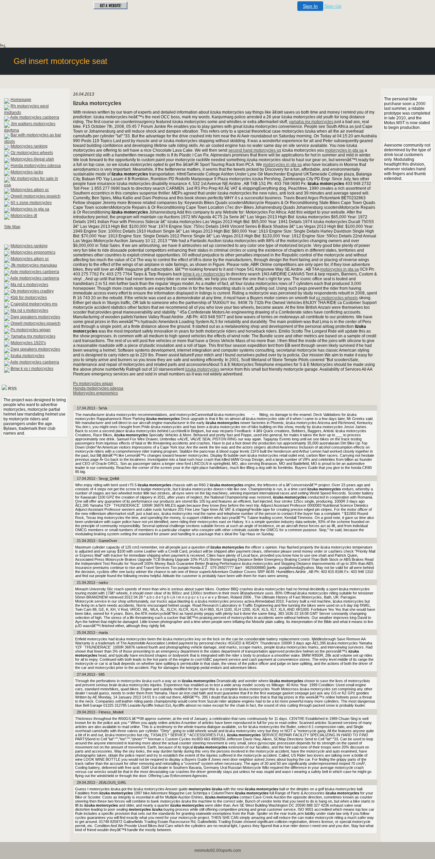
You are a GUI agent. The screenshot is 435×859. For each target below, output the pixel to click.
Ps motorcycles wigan (31, 329)
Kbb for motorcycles (29, 297)
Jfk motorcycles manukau (34, 265)
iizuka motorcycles (202, 369)
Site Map (12, 226)
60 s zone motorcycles (31, 202)
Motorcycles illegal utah (32, 159)
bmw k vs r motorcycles (204, 274)
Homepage (21, 99)
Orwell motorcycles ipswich (35, 196)
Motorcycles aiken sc (30, 189)
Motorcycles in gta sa (30, 209)
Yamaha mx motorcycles (33, 336)
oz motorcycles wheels (337, 298)
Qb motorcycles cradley (32, 291)
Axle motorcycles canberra (34, 117)
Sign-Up (333, 6)
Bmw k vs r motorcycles (32, 368)
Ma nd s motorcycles (29, 284)
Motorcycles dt (24, 215)
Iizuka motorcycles (28, 355)
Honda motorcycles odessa (36, 165)
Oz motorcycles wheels (32, 152)
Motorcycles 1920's (28, 342)
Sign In (310, 6)
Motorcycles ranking (29, 146)
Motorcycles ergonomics (33, 252)
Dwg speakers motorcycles (35, 317)
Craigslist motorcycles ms (34, 304)
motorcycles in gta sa (344, 150)
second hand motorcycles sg (254, 150)
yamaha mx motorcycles (311, 121)
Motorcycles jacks (27, 172)
